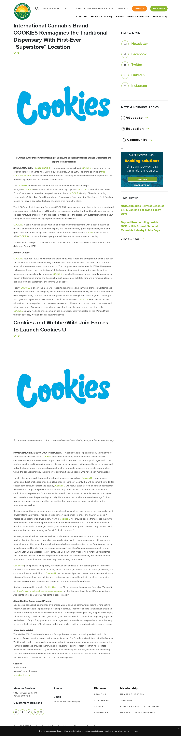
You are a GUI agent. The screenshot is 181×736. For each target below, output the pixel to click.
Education (135, 128)
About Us (81, 16)
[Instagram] (125, 85)
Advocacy (134, 117)
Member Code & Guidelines (137, 712)
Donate (139, 9)
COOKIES (86, 168)
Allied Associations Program (139, 706)
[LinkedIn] (19, 53)
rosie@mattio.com (22, 675)
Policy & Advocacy (101, 16)
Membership (160, 16)
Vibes (91, 233)
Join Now (159, 9)
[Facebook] (17, 53)
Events (120, 16)
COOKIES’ (84, 300)
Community (137, 140)
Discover (100, 688)
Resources (101, 712)
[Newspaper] (16, 712)
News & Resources (138, 16)
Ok (137, 731)
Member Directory (55, 8)
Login (121, 8)
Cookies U (87, 478)
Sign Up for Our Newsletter (94, 8)
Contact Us (101, 700)
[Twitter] (14, 53)
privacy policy (123, 731)
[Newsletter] (125, 43)
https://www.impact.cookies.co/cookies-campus (39, 591)
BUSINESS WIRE (42, 168)
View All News (130, 239)
